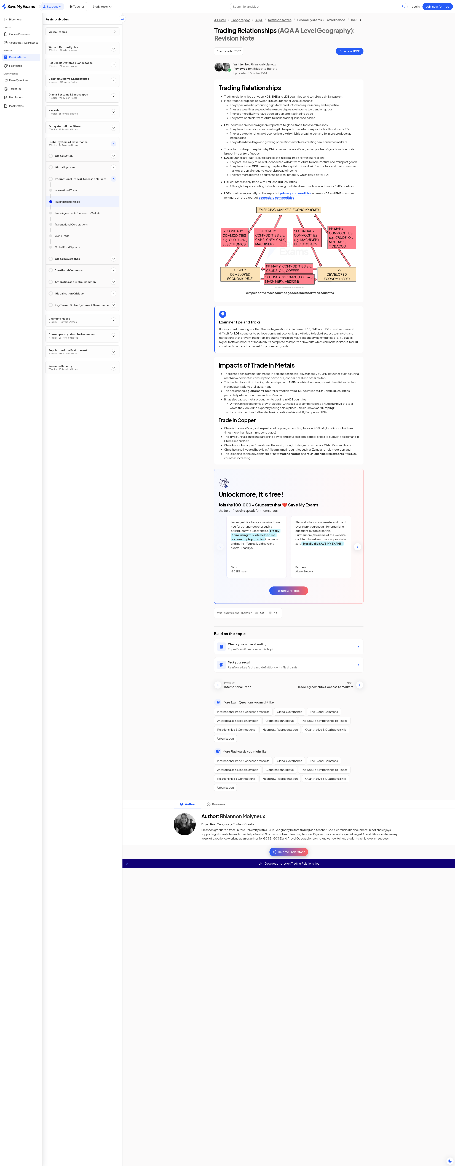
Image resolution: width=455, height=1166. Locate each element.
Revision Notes (279, 20)
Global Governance (289, 712)
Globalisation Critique (280, 721)
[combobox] (319, 6)
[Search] (404, 6)
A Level (220, 20)
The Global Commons (324, 712)
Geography (240, 20)
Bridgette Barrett (265, 68)
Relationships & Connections (236, 729)
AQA (259, 20)
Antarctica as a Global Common (237, 721)
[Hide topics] (122, 18)
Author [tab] (190, 804)
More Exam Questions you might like (248, 702)
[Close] (127, 863)
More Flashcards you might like (244, 751)
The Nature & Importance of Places (324, 721)
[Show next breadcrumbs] (360, 20)
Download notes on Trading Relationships (291, 863)
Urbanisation (225, 738)
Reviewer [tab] (218, 804)
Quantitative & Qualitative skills (325, 729)
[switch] (450, 1161)
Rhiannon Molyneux (263, 64)
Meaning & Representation (280, 729)
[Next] (357, 546)
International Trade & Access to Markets (243, 712)
